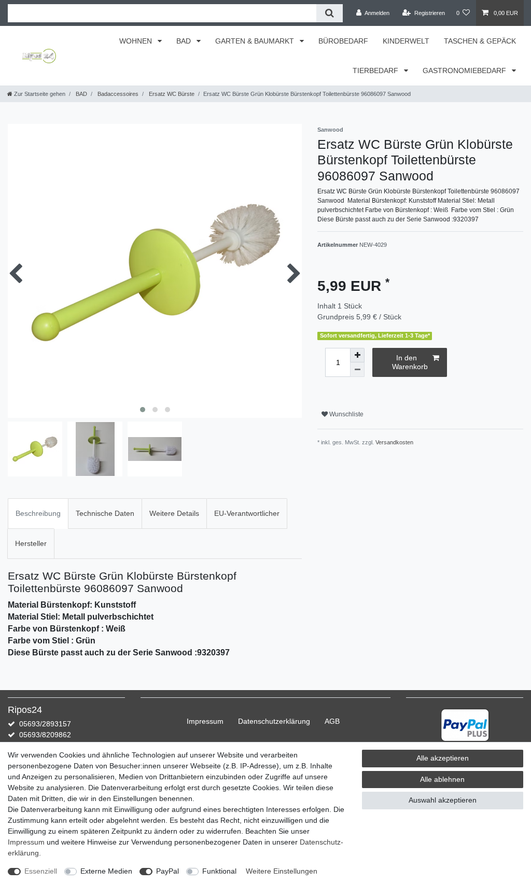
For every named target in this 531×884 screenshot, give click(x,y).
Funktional (219, 871)
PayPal (167, 871)
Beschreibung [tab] (38, 513)
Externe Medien (106, 871)
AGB (332, 721)
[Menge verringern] (357, 369)
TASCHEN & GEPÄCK (480, 41)
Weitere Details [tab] (174, 513)
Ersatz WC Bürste (170, 94)
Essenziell (40, 871)
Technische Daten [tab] (105, 513)
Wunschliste (346, 414)
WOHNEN (136, 41)
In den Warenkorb (410, 362)
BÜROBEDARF (343, 41)
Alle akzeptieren (442, 758)
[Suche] (329, 13)
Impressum (205, 721)
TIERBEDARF (376, 70)
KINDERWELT (406, 41)
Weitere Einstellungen (281, 871)
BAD (184, 41)
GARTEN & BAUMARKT (255, 41)
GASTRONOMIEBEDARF (465, 70)
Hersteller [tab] (31, 543)
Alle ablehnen (442, 779)
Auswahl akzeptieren (443, 800)
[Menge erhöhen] (357, 355)
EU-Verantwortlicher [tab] (247, 513)
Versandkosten (394, 442)
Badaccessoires (117, 94)
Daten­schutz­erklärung (274, 721)
